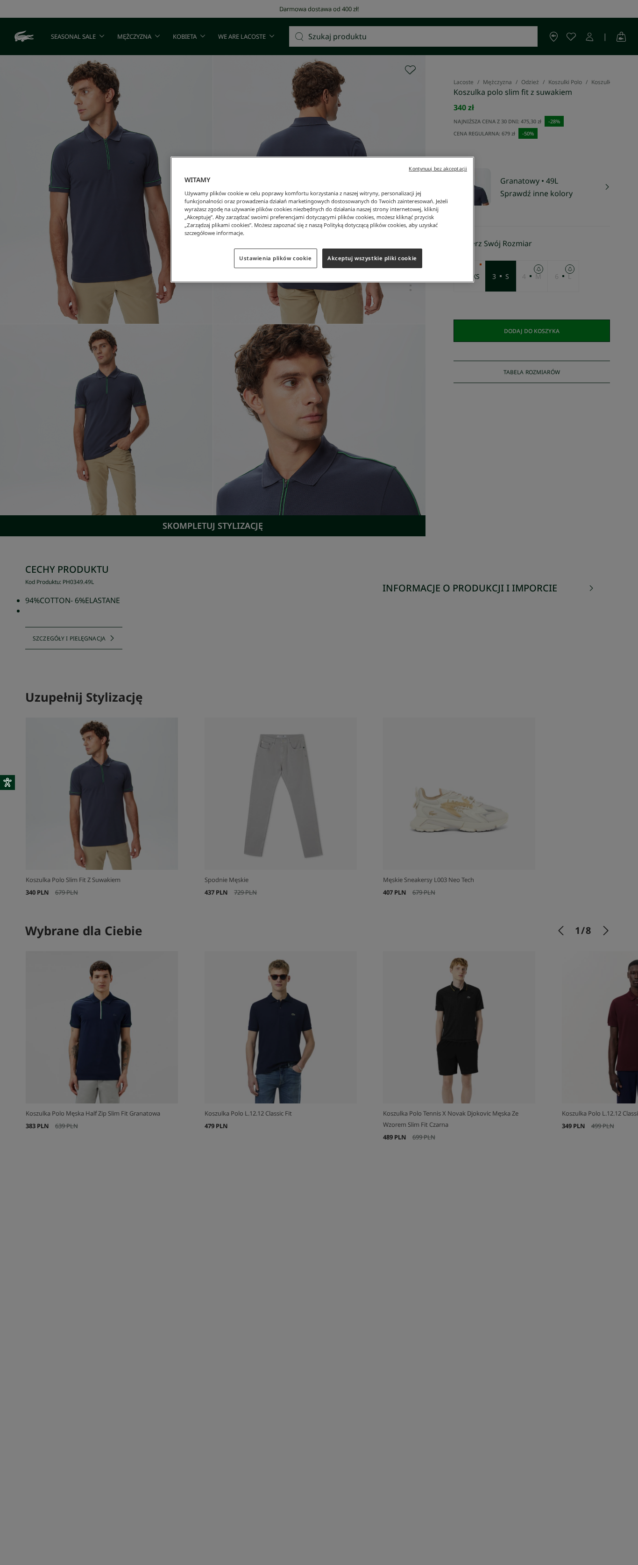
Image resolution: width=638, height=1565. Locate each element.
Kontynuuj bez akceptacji (438, 168)
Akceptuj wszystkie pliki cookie (372, 258)
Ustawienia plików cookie (275, 258)
